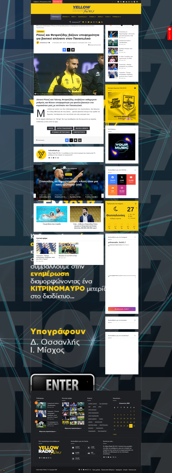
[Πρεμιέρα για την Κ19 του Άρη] (68, 248)
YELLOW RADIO (103, 403)
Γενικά (107, 16)
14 (127, 418)
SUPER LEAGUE (92, 403)
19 (121, 422)
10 (114, 418)
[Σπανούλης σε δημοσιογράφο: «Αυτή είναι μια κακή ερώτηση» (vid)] (113, 34)
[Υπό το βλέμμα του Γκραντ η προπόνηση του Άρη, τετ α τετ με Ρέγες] (80, 413)
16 (134, 418)
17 (114, 422)
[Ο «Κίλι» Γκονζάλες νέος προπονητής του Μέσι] (113, 59)
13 (124, 418)
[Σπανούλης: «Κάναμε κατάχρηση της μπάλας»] (113, 67)
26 (121, 426)
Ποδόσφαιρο (55, 16)
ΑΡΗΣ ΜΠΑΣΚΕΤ (92, 410)
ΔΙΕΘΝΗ (90, 422)
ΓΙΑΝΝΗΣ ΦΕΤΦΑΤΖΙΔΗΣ (61, 132)
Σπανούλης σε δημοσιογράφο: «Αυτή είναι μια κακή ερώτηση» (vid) (126, 33)
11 (117, 418)
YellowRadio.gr (43, 42)
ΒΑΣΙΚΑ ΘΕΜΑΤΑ (82, 128)
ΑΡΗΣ (51, 128)
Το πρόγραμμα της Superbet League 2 (74, 2)
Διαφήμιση (119, 469)
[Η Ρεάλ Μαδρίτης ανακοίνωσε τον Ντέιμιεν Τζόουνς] (80, 423)
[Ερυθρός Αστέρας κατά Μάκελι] (113, 51)
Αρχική (40, 26)
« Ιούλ (114, 434)
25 (118, 426)
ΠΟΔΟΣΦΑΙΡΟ (99, 428)
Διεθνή (100, 16)
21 (127, 422)
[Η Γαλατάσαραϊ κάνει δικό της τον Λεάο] (73, 423)
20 (124, 422)
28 (127, 426)
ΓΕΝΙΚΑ (101, 419)
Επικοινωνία (132, 469)
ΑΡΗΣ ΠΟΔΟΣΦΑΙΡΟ (65, 128)
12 (121, 418)
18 (118, 422)
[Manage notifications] (4, 470)
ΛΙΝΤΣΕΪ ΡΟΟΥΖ (79, 132)
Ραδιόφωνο (116, 16)
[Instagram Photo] (123, 260)
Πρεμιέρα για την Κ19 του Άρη (68, 255)
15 (131, 418)
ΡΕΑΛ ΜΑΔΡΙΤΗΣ (102, 431)
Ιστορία (125, 469)
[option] (69, 183)
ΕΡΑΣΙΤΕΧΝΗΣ (98, 422)
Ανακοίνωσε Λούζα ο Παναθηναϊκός (68, 182)
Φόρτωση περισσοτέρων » (47, 431)
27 (124, 426)
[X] (51, 158)
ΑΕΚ (89, 407)
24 (114, 426)
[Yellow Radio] (86, 9)
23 (134, 422)
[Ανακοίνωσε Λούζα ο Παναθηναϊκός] (113, 43)
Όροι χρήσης (96, 469)
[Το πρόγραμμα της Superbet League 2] (41, 424)
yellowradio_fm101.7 (117, 242)
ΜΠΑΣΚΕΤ (90, 428)
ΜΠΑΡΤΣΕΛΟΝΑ (104, 425)
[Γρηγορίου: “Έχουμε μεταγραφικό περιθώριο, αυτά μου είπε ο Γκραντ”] (46, 248)
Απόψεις (91, 16)
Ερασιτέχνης (82, 16)
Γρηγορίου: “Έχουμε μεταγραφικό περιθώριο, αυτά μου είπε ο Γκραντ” (45, 257)
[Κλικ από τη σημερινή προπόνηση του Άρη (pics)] (80, 418)
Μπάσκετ (65, 16)
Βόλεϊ (73, 16)
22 (131, 422)
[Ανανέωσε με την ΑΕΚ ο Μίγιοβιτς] (65, 423)
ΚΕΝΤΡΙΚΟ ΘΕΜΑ (92, 425)
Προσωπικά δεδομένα (107, 469)
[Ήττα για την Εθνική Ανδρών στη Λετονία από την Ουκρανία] (73, 418)
